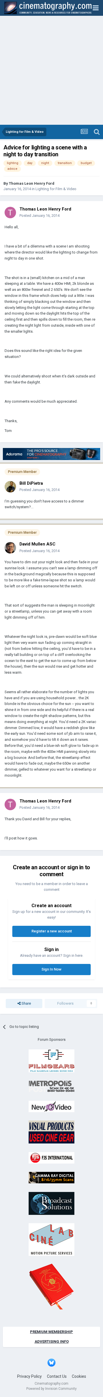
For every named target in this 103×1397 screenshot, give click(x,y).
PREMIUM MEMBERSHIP (51, 1332)
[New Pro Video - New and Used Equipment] (51, 1106)
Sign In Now (51, 969)
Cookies (79, 1376)
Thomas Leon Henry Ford (31, 183)
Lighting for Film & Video (55, 189)
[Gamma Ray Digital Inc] (51, 1177)
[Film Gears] (51, 1060)
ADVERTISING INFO (52, 1341)
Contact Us (57, 1376)
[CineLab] (51, 1239)
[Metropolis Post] (51, 1086)
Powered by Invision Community (51, 1389)
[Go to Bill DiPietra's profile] (10, 486)
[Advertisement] (51, 70)
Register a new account (51, 931)
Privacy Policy (29, 1376)
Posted (39, 215)
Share (26, 1003)
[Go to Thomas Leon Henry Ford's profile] (10, 212)
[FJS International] (51, 1157)
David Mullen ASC (37, 544)
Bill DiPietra (31, 483)
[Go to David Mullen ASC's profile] (10, 548)
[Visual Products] (51, 1132)
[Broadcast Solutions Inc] (51, 1203)
